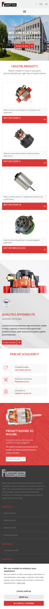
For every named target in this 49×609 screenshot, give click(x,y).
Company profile (11, 550)
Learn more (21, 583)
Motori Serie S (10, 520)
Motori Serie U (10, 513)
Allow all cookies (24, 603)
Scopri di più (22, 45)
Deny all (23, 597)
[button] (3, 38)
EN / (41, 4)
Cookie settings (24, 591)
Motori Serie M (10, 527)
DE (46, 4)
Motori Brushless (11, 535)
